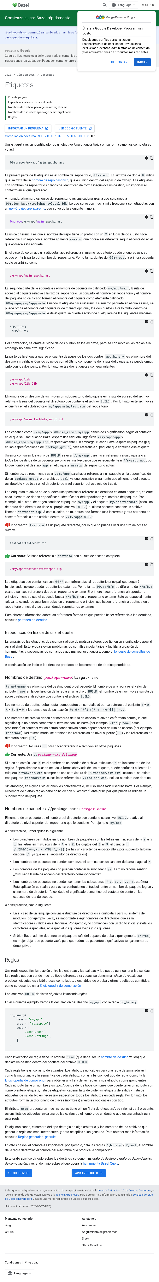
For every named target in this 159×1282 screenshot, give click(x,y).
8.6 (60, 136)
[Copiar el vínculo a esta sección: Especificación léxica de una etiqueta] (77, 632)
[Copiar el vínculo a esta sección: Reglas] (23, 960)
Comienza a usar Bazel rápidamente (37, 17)
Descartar (119, 62)
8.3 (80, 136)
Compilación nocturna (20, 136)
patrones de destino (32, 620)
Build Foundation (16, 32)
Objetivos (18, 1173)
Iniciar (142, 62)
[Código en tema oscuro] (146, 157)
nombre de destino (114, 1057)
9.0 (47, 136)
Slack (85, 1238)
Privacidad (32, 1262)
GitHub (9, 1232)
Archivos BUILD (89, 1173)
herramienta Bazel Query (100, 1163)
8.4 (73, 136)
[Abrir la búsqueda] (104, 4)
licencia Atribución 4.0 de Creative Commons (124, 1190)
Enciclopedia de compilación (60, 986)
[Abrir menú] (6, 5)
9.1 (40, 136)
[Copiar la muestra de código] (151, 157)
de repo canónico (50, 180)
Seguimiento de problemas (99, 1232)
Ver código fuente (75, 128)
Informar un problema (28, 128)
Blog (8, 1225)
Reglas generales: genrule (37, 1137)
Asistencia (89, 1225)
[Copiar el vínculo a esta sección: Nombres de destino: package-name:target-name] (103, 677)
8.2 (86, 136)
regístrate (30, 37)
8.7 (53, 136)
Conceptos (47, 74)
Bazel (8, 74)
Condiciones (13, 1262)
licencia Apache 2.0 (67, 1194)
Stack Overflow (92, 1245)
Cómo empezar (26, 74)
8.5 (67, 136)
